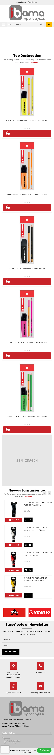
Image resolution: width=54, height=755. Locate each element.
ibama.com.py (26, 750)
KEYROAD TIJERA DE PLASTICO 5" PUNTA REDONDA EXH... (34, 529)
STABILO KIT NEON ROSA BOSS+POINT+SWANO (27, 342)
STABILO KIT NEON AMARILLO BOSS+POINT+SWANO (27, 120)
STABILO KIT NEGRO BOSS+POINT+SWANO (27, 268)
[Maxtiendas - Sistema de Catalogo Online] (11, 740)
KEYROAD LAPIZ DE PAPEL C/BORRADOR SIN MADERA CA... (34, 503)
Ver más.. (34, 62)
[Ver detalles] (27, 92)
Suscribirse (10, 652)
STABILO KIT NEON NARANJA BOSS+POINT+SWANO (27, 194)
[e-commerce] (27, 13)
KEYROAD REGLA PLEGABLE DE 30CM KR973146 (36, 579)
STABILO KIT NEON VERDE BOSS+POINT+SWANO (27, 416)
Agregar (12, 520)
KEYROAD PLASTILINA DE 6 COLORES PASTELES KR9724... (36, 554)
